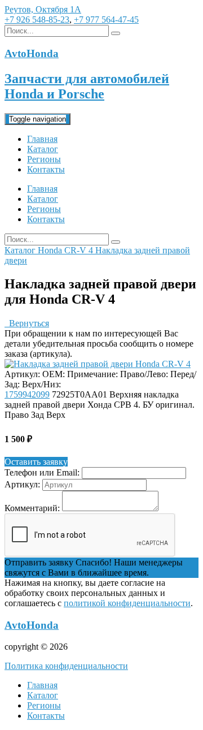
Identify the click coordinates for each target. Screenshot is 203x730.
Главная (42, 139)
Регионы (44, 159)
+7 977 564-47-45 (106, 19)
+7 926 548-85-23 (37, 19)
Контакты (46, 169)
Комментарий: (32, 508)
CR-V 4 (79, 250)
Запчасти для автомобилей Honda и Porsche (87, 86)
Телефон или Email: (42, 472)
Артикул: (22, 484)
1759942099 (27, 394)
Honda (51, 250)
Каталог (42, 149)
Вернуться (27, 323)
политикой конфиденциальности (127, 603)
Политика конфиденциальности (66, 666)
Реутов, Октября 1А (43, 9)
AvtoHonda (32, 625)
